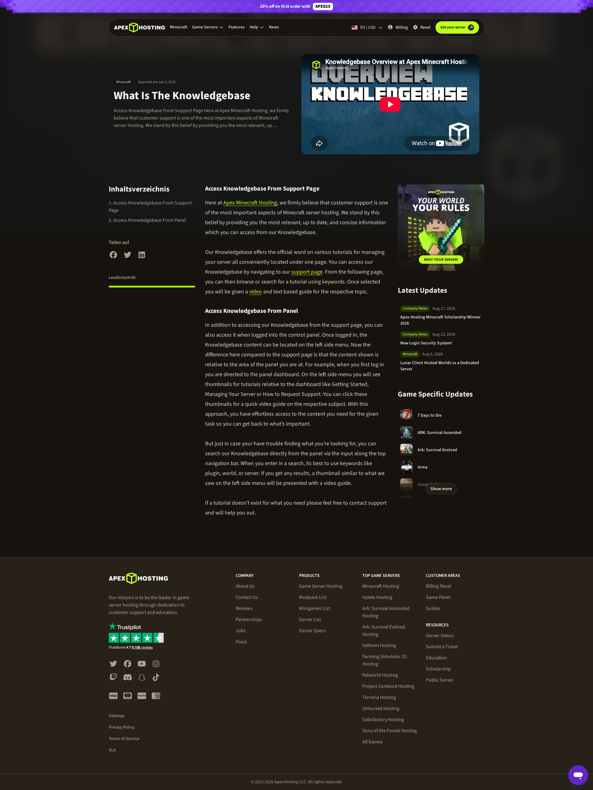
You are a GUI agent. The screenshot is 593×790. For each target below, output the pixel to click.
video (255, 292)
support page (306, 272)
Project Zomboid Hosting (388, 686)
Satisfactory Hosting (383, 719)
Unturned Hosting (380, 708)
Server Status (440, 635)
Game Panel (438, 597)
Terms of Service (124, 739)
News (274, 27)
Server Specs (312, 630)
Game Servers (205, 27)
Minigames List (314, 608)
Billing (402, 27)
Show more (441, 489)
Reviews (244, 608)
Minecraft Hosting (380, 586)
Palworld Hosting (380, 675)
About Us (245, 586)
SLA (112, 750)
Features (237, 27)
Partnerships (249, 619)
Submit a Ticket (442, 646)
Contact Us (247, 597)
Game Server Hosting (321, 586)
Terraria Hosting (379, 697)
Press (241, 641)
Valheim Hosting (379, 645)
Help (254, 27)
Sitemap (116, 716)
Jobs (241, 630)
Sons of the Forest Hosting (389, 730)
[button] (208, 27)
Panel (425, 27)
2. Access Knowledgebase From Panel (147, 220)
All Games (372, 741)
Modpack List (312, 597)
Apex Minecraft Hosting (250, 203)
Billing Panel (438, 586)
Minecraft (178, 27)
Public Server (439, 680)
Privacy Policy (122, 727)
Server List (310, 619)
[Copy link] (326, 188)
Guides (433, 608)
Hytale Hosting (377, 597)
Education (436, 657)
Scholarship (438, 669)
